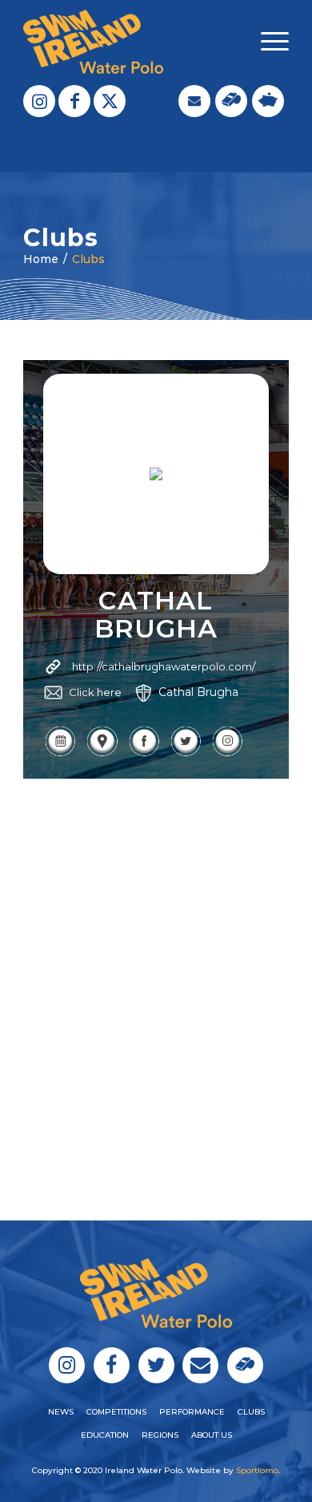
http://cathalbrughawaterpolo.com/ (163, 666)
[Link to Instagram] (39, 101)
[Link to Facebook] (74, 101)
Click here (95, 692)
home (40, 259)
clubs (251, 1412)
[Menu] (267, 42)
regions (160, 1435)
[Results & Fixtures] (60, 754)
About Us (211, 1435)
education (105, 1435)
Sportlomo (257, 1470)
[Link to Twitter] (110, 101)
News (61, 1412)
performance (192, 1412)
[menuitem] (267, 42)
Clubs (88, 259)
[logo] (129, 42)
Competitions (116, 1412)
